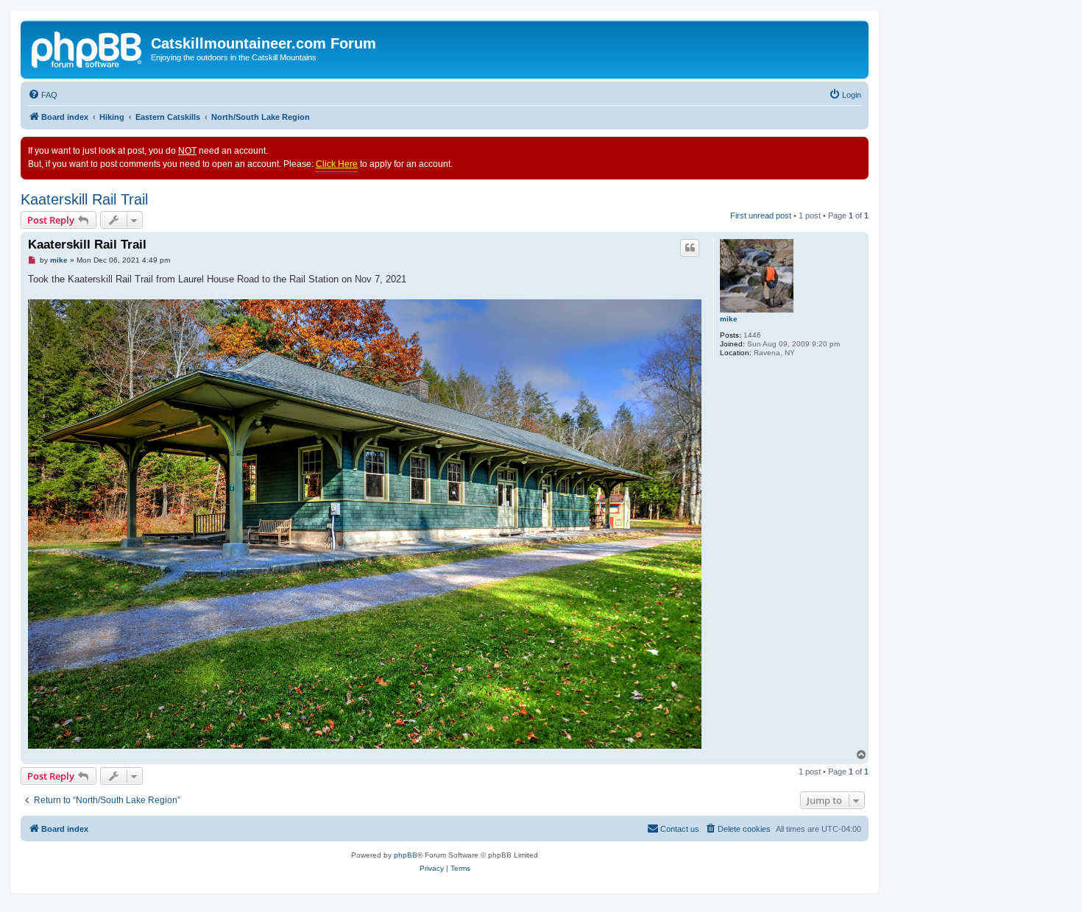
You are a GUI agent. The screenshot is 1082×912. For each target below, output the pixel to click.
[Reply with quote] (689, 248)
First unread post (760, 215)
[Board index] (87, 47)
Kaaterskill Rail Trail (84, 199)
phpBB (405, 855)
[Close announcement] (856, 148)
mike (729, 319)
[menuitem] (42, 95)
